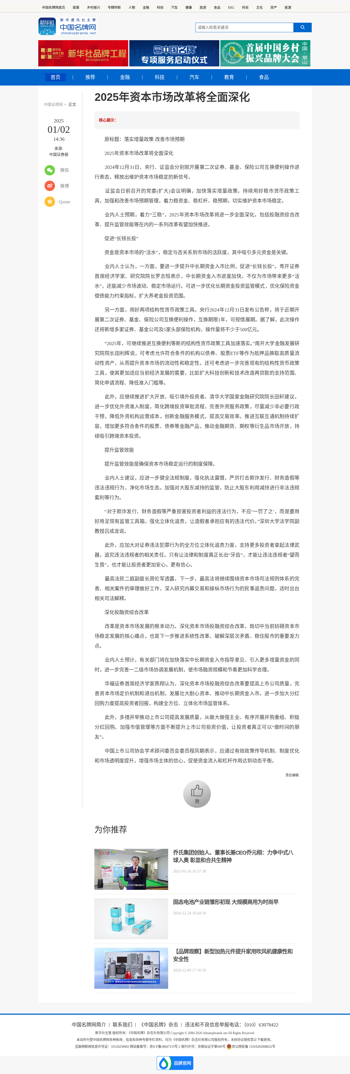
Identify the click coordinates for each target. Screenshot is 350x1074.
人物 (132, 8)
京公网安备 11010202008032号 (253, 1047)
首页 (55, 77)
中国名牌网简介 (89, 1025)
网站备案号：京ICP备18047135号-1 (155, 1047)
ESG (231, 8)
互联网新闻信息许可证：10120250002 (102, 1047)
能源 (288, 8)
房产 (273, 8)
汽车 (174, 8)
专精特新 (114, 8)
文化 (259, 8)
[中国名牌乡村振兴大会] (265, 53)
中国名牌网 (53, 104)
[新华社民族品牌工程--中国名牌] (83, 53)
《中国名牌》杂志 (158, 1025)
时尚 (245, 8)
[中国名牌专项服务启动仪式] (174, 53)
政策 (76, 8)
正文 (72, 104)
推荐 (90, 77)
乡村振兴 (93, 8)
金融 (146, 8)
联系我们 (122, 1025)
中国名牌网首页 (53, 8)
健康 (188, 8)
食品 (217, 8)
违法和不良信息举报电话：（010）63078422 (231, 1025)
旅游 (203, 8)
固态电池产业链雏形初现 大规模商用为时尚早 (225, 902)
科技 (160, 8)
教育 (229, 77)
